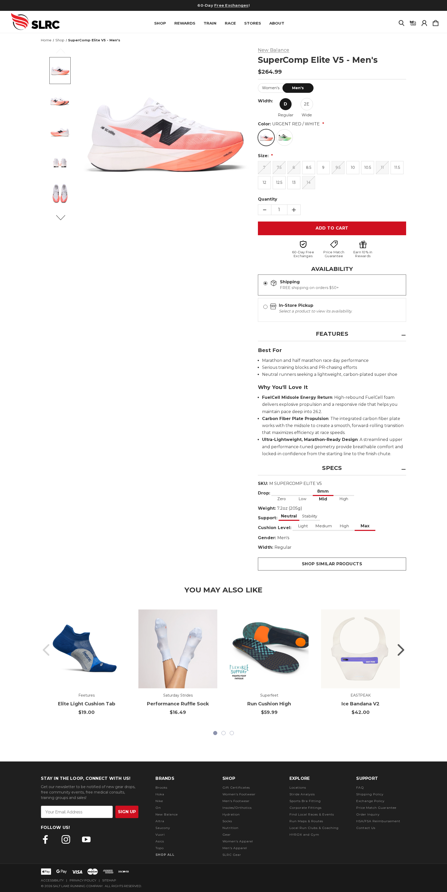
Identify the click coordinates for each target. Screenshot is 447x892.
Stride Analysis (302, 794)
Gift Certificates (236, 787)
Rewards (184, 23)
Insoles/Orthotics (237, 808)
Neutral (289, 516)
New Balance (166, 814)
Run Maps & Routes (306, 821)
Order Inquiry (368, 814)
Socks (227, 821)
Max (365, 525)
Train (210, 23)
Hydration (231, 814)
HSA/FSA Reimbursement (378, 821)
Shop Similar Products (332, 563)
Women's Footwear (239, 794)
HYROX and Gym (304, 834)
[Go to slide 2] (401, 650)
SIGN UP (127, 811)
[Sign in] (424, 22)
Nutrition (230, 828)
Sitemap (109, 880)
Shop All (165, 855)
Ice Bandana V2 (360, 704)
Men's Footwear (236, 801)
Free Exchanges (231, 5)
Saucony (162, 828)
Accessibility (52, 880)
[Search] (401, 22)
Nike (159, 801)
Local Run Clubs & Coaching (314, 828)
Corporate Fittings (305, 808)
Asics (159, 841)
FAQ (360, 787)
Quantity (267, 199)
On (158, 808)
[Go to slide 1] (46, 650)
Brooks (161, 787)
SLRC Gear (231, 855)
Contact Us (365, 828)
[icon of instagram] (65, 839)
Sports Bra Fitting (305, 801)
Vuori (160, 834)
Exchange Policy (370, 801)
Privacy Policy (83, 880)
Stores (252, 23)
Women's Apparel (237, 841)
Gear (226, 834)
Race (230, 23)
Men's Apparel (234, 848)
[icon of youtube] (86, 839)
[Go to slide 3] (232, 733)
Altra (159, 821)
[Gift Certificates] (413, 22)
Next (63, 220)
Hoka (159, 794)
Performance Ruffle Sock (178, 704)
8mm (323, 491)
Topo (159, 848)
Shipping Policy (370, 794)
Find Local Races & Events (311, 814)
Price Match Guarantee (376, 808)
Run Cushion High (269, 704)
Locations (297, 787)
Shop (160, 23)
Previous (63, 53)
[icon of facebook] (45, 839)
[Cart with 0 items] (435, 22)
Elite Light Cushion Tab (86, 704)
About (276, 23)
